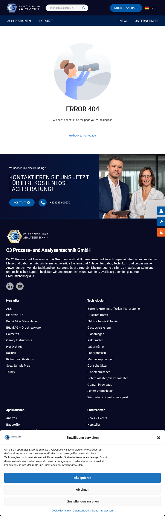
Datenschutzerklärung (85, 510)
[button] (158, 438)
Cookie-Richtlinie (61, 510)
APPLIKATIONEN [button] (19, 21)
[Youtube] (19, 286)
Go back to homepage (82, 135)
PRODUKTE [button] (45, 21)
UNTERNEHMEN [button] (146, 21)
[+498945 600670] (43, 202)
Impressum (107, 510)
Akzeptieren (82, 478)
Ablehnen (82, 490)
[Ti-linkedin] (10, 286)
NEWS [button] (123, 21)
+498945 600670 (60, 202)
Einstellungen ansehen (82, 501)
